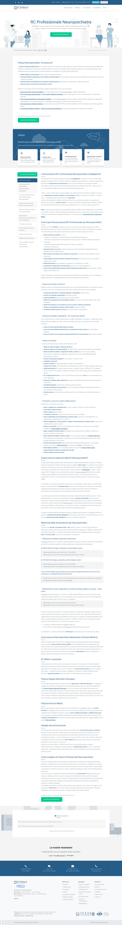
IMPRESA (77, 8)
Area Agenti (104, 2)
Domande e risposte (100, 889)
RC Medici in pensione (25, 224)
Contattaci (98, 892)
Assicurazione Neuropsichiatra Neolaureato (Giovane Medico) (27, 218)
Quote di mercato (83, 896)
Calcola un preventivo (61, 34)
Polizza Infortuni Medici (25, 234)
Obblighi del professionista (26, 238)
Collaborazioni (67, 887)
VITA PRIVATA (86, 8)
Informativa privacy (84, 887)
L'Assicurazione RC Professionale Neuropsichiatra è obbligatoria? (24, 187)
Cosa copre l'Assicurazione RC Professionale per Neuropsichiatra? (26, 197)
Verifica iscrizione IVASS (19, 915)
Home (88, 50)
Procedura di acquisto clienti (85, 893)
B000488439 (17, 913)
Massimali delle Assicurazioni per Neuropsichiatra (27, 210)
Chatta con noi (99, 894)
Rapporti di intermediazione (83, 900)
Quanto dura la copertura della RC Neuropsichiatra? (26, 204)
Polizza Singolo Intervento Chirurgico (26, 229)
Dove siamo (66, 889)
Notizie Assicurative (68, 899)
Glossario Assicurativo (69, 894)
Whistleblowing (83, 903)
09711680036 (56, 2)
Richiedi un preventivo (28, 120)
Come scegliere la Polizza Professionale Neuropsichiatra (26, 244)
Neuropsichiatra (103, 50)
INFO (104, 8)
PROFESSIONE (68, 8)
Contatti (65, 892)
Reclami (97, 887)
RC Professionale (94, 50)
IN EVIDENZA (96, 8)
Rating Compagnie (68, 897)
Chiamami (98, 897)
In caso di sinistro (99, 884)
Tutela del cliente (83, 889)
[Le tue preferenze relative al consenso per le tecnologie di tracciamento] (2, 923)
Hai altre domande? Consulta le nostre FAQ (61, 831)
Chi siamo (65, 884)
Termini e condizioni (84, 884)
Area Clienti (96, 2)
